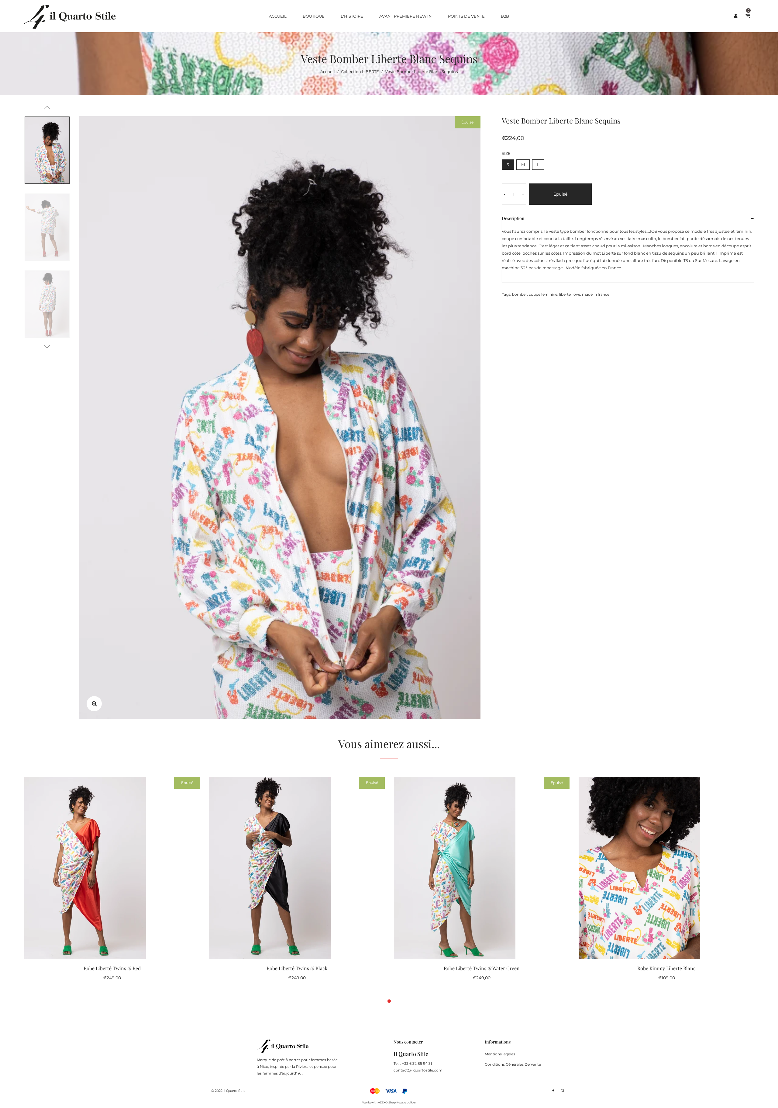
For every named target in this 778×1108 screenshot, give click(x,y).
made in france (595, 294)
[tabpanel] (112, 882)
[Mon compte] (735, 16)
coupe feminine (543, 294)
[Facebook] (553, 1091)
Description (513, 218)
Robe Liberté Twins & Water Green (482, 968)
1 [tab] (389, 1001)
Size (506, 153)
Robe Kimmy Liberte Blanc (666, 968)
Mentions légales (500, 1054)
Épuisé (560, 194)
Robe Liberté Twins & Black (297, 968)
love (576, 294)
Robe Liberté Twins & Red (112, 968)
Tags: (506, 294)
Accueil (327, 71)
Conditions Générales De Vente (513, 1064)
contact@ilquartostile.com (418, 1070)
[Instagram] (562, 1091)
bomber (519, 294)
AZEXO (383, 1102)
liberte (565, 294)
